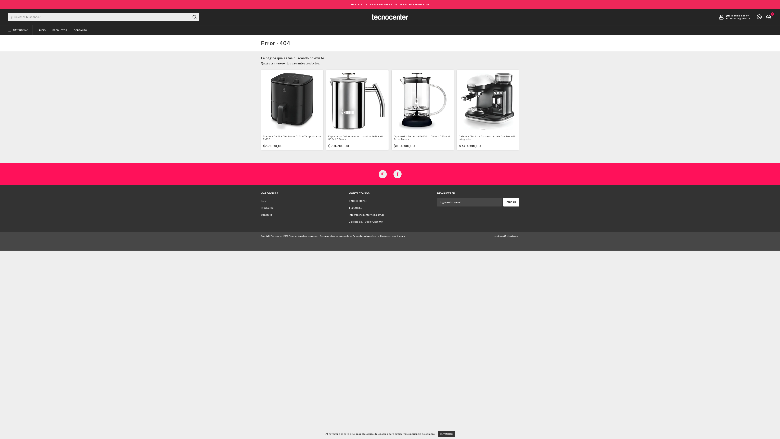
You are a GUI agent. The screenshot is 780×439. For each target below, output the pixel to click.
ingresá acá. (371, 236)
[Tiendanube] (506, 236)
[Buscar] (194, 17)
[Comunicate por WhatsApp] (759, 17)
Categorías (20, 30)
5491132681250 (358, 201)
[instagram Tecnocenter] (383, 174)
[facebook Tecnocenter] (397, 174)
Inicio (42, 30)
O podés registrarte (738, 18)
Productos (59, 30)
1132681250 (355, 207)
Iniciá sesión (741, 15)
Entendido (446, 434)
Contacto (80, 30)
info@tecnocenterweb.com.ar (366, 214)
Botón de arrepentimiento (392, 236)
